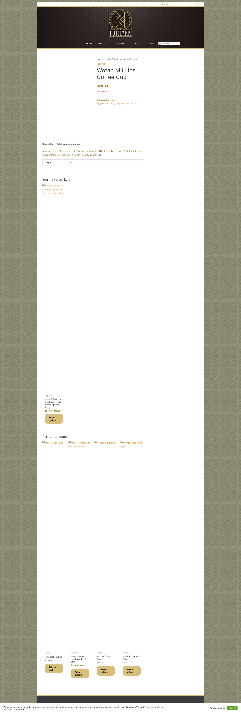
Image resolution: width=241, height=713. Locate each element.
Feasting (107, 59)
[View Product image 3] (74, 127)
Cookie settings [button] (217, 708)
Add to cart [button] (52, 668)
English (166, 44)
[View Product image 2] (61, 127)
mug (117, 103)
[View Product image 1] (48, 127)
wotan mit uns (133, 103)
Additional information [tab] (68, 144)
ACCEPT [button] (232, 708)
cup (104, 103)
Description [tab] (48, 144)
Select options (52, 419)
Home (99, 59)
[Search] (196, 4)
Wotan (123, 103)
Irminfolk (110, 103)
